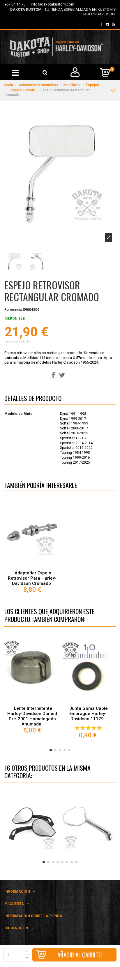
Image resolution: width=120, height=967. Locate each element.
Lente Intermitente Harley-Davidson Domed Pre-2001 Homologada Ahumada (32, 716)
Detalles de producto (32, 399)
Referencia (13, 310)
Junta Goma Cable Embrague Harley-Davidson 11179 (88, 713)
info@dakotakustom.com (52, 4)
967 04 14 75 (15, 4)
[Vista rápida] (32, 566)
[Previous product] (112, 90)
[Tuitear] (62, 375)
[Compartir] (53, 375)
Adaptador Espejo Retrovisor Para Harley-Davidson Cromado (32, 578)
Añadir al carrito (79, 954)
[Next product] (115, 90)
